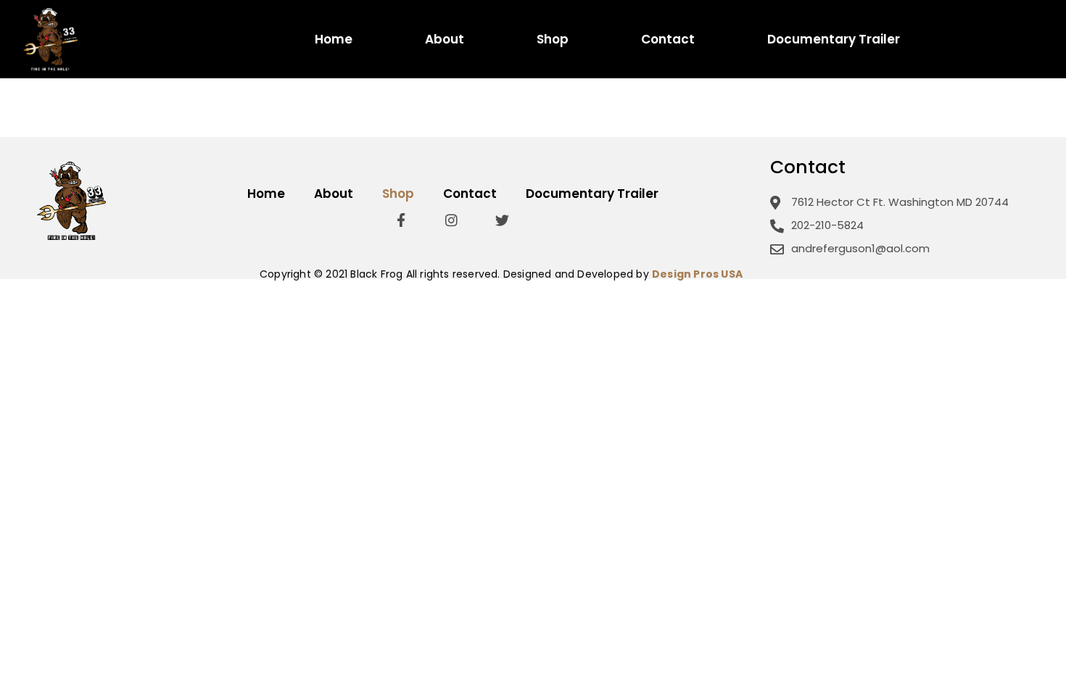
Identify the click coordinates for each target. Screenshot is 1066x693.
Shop (553, 39)
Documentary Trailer (833, 39)
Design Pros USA (697, 274)
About (444, 39)
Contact (668, 39)
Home (333, 39)
